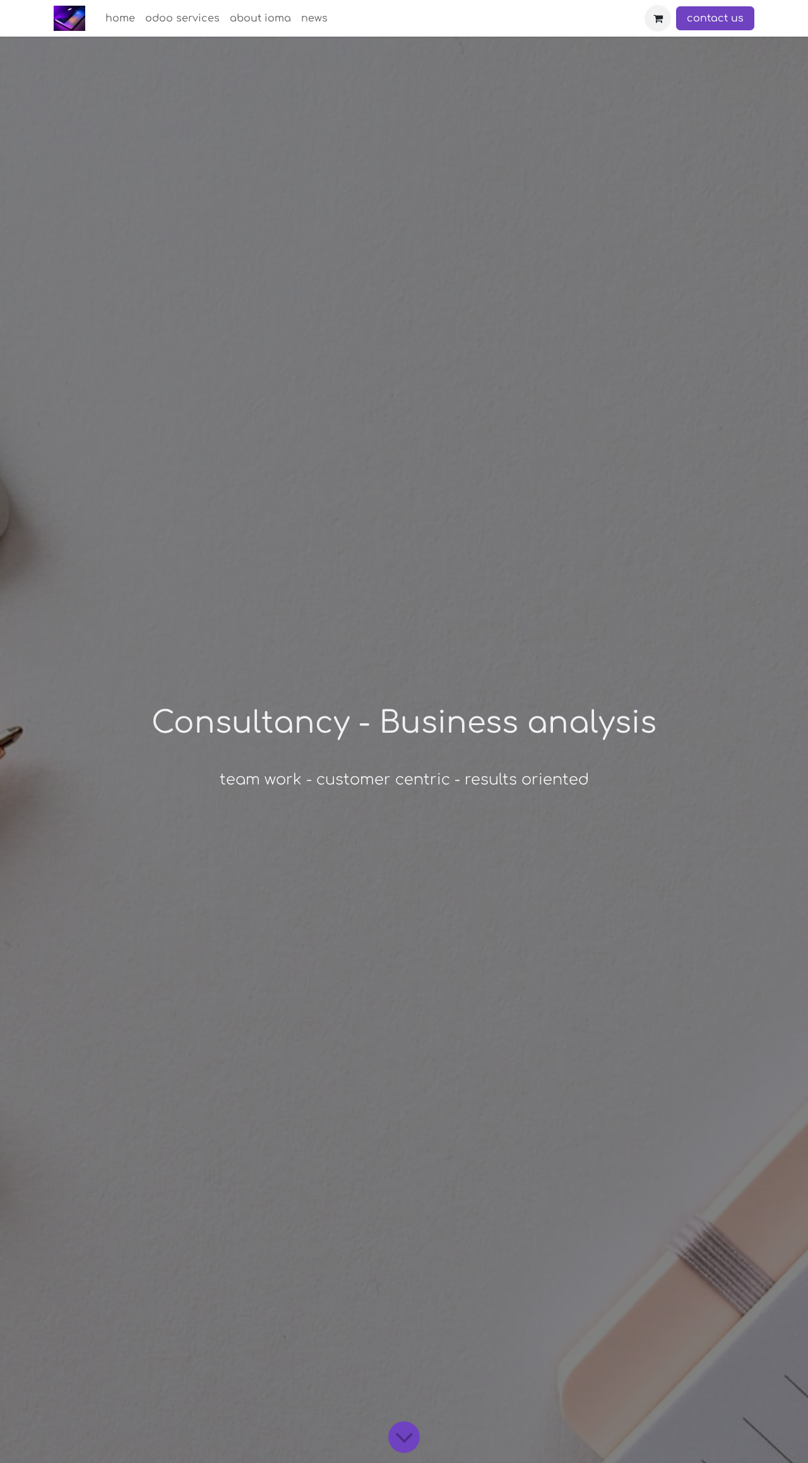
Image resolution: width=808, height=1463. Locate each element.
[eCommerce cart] (658, 18)
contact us (715, 18)
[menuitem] (120, 18)
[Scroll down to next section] (404, 1437)
